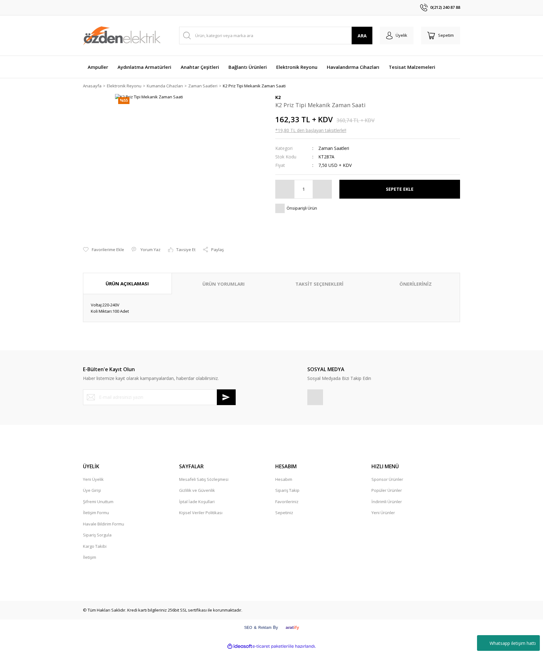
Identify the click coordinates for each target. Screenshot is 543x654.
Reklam (265, 627)
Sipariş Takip (287, 490)
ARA (362, 36)
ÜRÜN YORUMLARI (223, 284)
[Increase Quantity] (322, 189)
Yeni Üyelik (93, 479)
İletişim (89, 557)
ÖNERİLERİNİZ (415, 284)
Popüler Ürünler (386, 490)
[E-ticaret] (270, 646)
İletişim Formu (96, 512)
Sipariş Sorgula (97, 535)
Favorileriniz (287, 501)
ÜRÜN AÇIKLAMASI (127, 283)
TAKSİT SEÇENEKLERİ (319, 284)
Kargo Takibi (95, 546)
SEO (248, 627)
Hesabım (283, 479)
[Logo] (122, 35)
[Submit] (226, 397)
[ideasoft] (239, 646)
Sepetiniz (284, 512)
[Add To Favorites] (103, 250)
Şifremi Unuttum (98, 501)
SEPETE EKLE (400, 189)
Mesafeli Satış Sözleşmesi (203, 479)
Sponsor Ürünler (387, 479)
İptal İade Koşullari (197, 501)
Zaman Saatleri (333, 148)
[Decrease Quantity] (285, 189)
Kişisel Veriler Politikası (200, 512)
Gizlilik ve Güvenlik (197, 490)
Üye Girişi (92, 490)
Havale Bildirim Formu (103, 524)
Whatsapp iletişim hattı (513, 643)
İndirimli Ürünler (386, 501)
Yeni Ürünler (383, 512)
